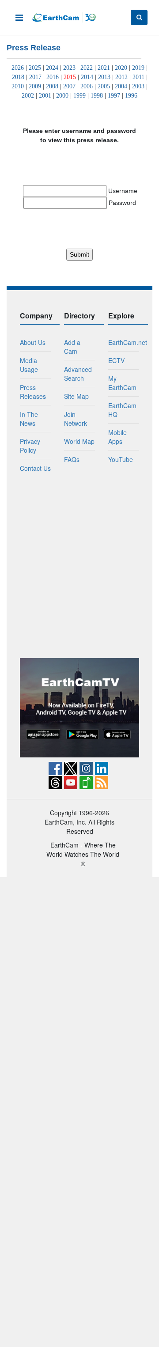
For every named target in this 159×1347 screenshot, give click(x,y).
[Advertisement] (79, 565)
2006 (86, 86)
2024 (52, 67)
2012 (121, 77)
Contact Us (35, 468)
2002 (28, 95)
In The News (29, 419)
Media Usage (29, 365)
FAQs (72, 459)
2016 (52, 77)
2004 (121, 86)
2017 (35, 77)
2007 (69, 86)
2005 (104, 86)
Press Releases (33, 392)
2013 (104, 77)
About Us (32, 342)
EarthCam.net (127, 342)
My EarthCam (122, 383)
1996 (131, 95)
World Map (79, 441)
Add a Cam (72, 347)
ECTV (116, 360)
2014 (87, 77)
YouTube (120, 459)
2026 (17, 67)
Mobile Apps (117, 437)
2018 (18, 77)
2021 (104, 67)
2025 (35, 67)
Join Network (75, 419)
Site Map (76, 396)
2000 (62, 95)
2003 (138, 86)
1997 (114, 95)
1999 (79, 95)
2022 (86, 67)
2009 (35, 86)
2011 (138, 77)
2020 (121, 67)
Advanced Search (78, 373)
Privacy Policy (30, 445)
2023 (69, 67)
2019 (138, 67)
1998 (97, 95)
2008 (52, 86)
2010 (17, 86)
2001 (45, 95)
